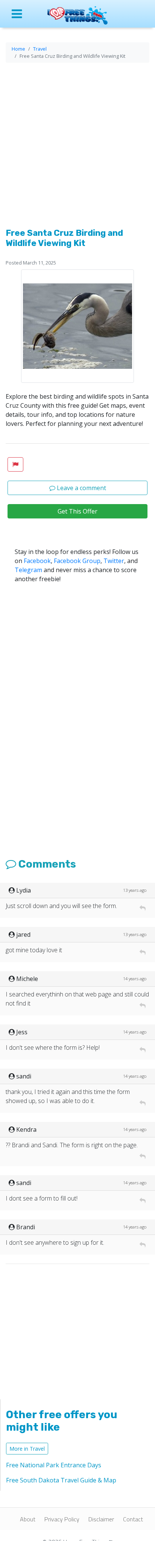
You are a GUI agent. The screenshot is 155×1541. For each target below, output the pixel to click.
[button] (15, 464)
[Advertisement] (77, 146)
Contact (133, 1519)
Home (18, 48)
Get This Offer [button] (77, 511)
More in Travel (27, 1448)
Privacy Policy (61, 1519)
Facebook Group (77, 561)
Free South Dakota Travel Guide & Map (61, 1480)
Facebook (37, 561)
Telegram (28, 570)
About (27, 1519)
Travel (40, 48)
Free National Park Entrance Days (53, 1465)
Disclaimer (101, 1519)
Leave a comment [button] (80, 488)
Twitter (113, 561)
